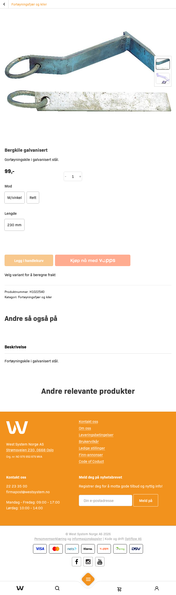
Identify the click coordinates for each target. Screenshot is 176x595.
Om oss (85, 428)
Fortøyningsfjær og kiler (29, 4)
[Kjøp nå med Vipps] (92, 260)
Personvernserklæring (50, 539)
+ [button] (80, 176)
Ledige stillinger (92, 448)
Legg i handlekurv (29, 260)
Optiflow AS (133, 539)
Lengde (11, 213)
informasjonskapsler (87, 539)
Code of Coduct (91, 461)
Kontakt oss (88, 421)
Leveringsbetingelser (96, 434)
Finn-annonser (91, 454)
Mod (8, 185)
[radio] (15, 197)
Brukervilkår (89, 441)
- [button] (65, 176)
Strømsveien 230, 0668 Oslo (30, 449)
